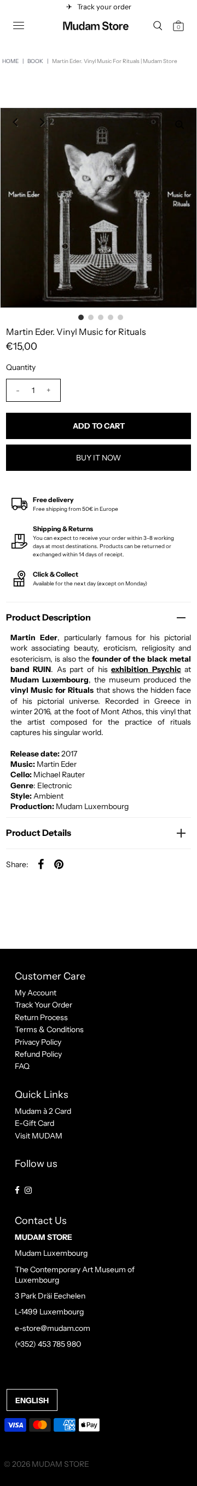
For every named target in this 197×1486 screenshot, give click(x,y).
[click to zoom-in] (179, 125)
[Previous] (15, 122)
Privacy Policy (38, 1042)
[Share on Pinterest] (59, 864)
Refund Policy (38, 1054)
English (32, 1400)
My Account (35, 993)
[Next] (42, 122)
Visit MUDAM (38, 1136)
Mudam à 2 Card (43, 1111)
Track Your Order (43, 1005)
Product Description (48, 617)
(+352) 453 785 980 (48, 1344)
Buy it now (98, 458)
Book (35, 61)
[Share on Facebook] (41, 864)
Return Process (41, 1017)
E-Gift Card (34, 1123)
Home (10, 61)
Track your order (102, 6)
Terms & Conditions (49, 1029)
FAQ (22, 1066)
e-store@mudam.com (52, 1328)
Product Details (38, 832)
